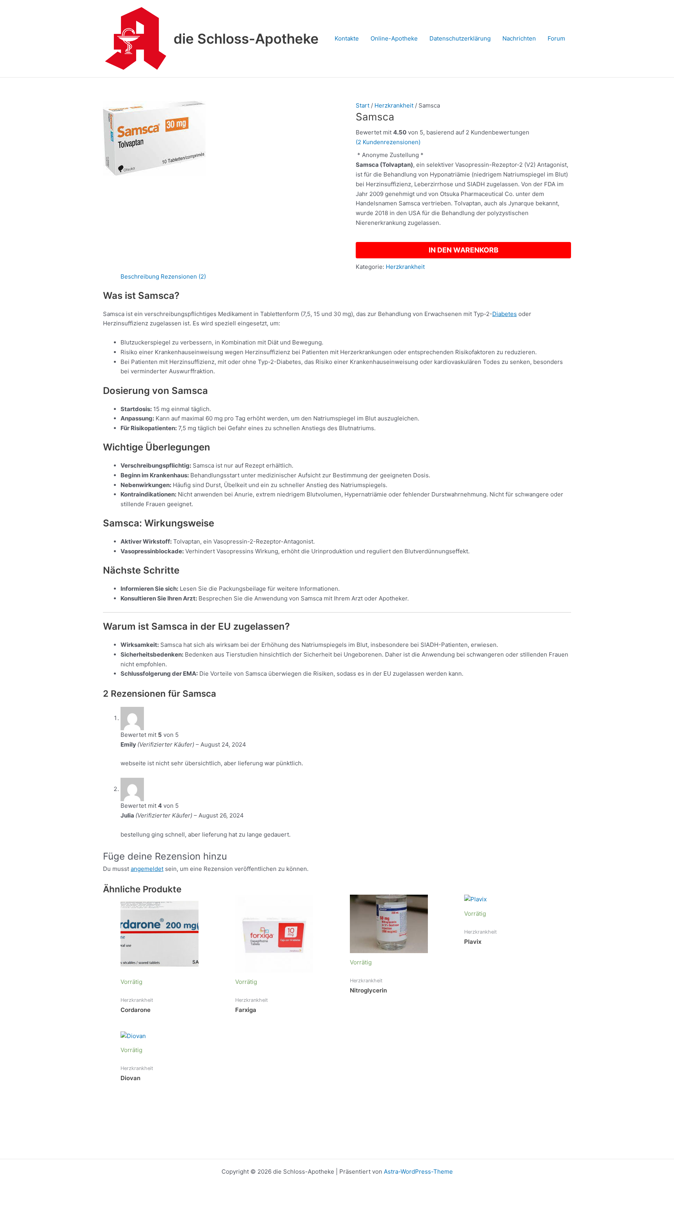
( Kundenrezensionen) (388, 142)
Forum (556, 38)
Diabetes (504, 314)
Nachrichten (519, 38)
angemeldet (147, 868)
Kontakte (347, 38)
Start (362, 105)
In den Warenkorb (463, 250)
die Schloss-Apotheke (246, 38)
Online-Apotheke (394, 38)
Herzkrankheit (393, 105)
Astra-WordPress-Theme (418, 1171)
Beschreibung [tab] (140, 276)
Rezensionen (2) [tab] (183, 276)
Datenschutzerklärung (460, 38)
